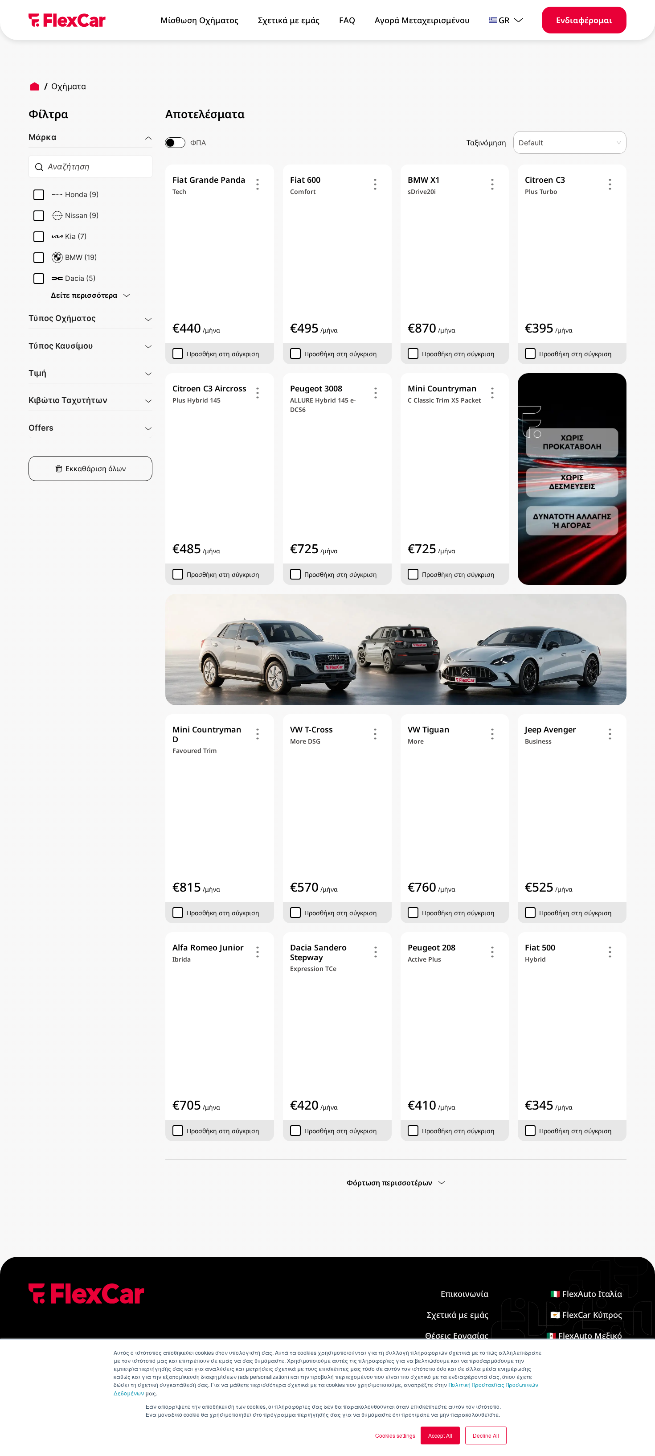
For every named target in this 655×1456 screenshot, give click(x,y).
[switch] (175, 143)
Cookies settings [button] (395, 1435)
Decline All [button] (486, 1435)
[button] (90, 134)
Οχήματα (68, 86)
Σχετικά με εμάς (288, 20)
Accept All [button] (440, 1435)
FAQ (347, 20)
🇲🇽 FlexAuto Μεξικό (584, 1335)
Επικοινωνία (464, 1293)
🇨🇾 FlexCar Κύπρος (586, 1314)
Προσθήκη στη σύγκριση (223, 354)
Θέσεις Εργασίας (456, 1335)
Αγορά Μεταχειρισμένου (422, 20)
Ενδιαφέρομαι (584, 20)
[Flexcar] (67, 20)
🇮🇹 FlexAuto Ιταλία (586, 1293)
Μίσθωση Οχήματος (199, 20)
